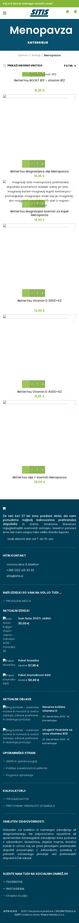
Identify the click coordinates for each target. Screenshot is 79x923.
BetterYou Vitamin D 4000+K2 (39, 392)
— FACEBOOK (13, 882)
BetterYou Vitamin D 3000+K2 (39, 301)
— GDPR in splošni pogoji (20, 761)
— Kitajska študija (15, 896)
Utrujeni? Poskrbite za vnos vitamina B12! (57, 732)
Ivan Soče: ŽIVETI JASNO (34, 618)
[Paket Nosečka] (9, 663)
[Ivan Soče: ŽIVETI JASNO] (9, 635)
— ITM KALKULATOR (16, 799)
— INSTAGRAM (13, 889)
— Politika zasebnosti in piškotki (25, 768)
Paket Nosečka (28, 660)
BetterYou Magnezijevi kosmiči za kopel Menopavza (39, 213)
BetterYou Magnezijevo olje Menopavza (39, 171)
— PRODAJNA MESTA (17, 601)
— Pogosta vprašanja (18, 775)
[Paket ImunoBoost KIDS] (9, 679)
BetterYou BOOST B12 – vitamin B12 (39, 80)
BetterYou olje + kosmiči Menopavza (39, 477)
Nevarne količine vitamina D (53, 709)
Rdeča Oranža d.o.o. (53, 914)
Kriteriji (36, 55)
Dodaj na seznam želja (70, 99)
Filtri (68, 66)
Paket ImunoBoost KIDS (34, 675)
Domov (23, 55)
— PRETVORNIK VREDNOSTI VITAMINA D (29, 806)
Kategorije (38, 43)
